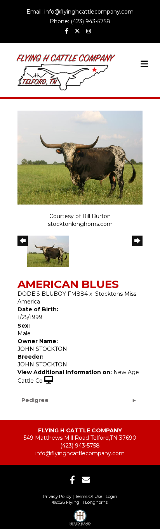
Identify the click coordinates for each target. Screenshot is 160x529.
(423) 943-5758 (80, 445)
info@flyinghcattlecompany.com (80, 453)
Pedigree (35, 400)
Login (111, 496)
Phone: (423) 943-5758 (80, 21)
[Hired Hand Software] (80, 515)
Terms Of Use (88, 496)
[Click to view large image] (80, 156)
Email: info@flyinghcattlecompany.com (80, 11)
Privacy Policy (57, 496)
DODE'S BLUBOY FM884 (52, 293)
